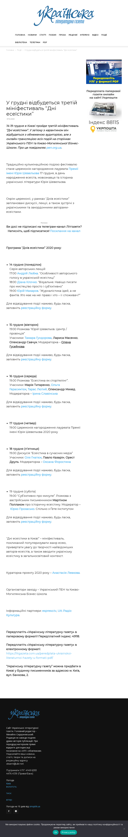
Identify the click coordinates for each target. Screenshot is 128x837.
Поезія (52, 35)
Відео (95, 35)
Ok (55, 832)
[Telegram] (15, 811)
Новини (32, 35)
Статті (42, 35)
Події (104, 35)
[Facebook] (8, 811)
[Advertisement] (44, 76)
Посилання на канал (65, 231)
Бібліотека (21, 42)
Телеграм (35, 42)
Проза (62, 35)
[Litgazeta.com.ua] (64, 15)
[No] (124, 828)
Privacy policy (68, 832)
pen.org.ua (53, 147)
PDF (45, 42)
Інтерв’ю (84, 35)
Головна (20, 35)
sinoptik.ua (34, 806)
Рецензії (73, 35)
